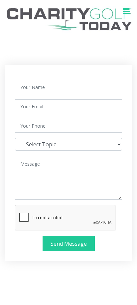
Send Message (69, 243)
